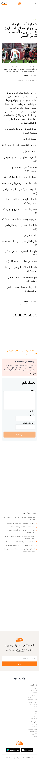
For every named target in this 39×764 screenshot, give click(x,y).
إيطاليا (35, 711)
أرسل (19, 664)
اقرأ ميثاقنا (32, 374)
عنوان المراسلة (28, 423)
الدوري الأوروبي (33, 704)
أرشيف (35, 736)
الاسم (32, 415)
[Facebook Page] (23, 678)
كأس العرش (34, 695)
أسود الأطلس (33, 690)
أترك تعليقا (20, 434)
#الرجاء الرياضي (12, 351)
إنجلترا (35, 706)
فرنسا (35, 713)
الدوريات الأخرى (33, 718)
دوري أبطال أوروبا (32, 702)
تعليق (32, 390)
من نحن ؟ (34, 724)
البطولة (35, 692)
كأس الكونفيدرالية (32, 699)
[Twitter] (19, 678)
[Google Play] (13, 750)
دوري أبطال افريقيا (32, 697)
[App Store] (27, 750)
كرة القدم (34, 19)
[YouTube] (15, 678)
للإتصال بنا (34, 734)
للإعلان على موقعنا (32, 729)
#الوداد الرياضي (31, 354)
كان (36, 688)
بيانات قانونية (33, 731)
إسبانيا (35, 709)
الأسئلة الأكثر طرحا (32, 727)
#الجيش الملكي (28, 351)
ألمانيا (35, 716)
